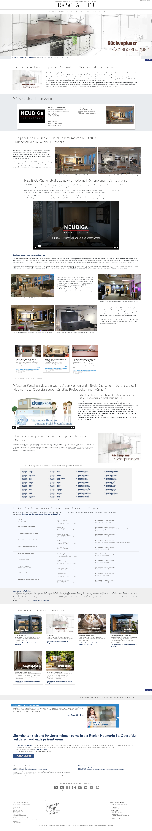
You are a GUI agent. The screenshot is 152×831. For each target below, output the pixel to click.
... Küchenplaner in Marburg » (82, 485)
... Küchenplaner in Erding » (54, 472)
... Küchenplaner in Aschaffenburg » (28, 472)
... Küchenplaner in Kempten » (55, 499)
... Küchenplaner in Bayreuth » (27, 479)
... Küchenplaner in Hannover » (55, 488)
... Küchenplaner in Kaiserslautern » (56, 493)
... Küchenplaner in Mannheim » (83, 483)
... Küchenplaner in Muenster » (82, 490)
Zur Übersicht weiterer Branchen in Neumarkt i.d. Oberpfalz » (108, 697)
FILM (103, 11)
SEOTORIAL (69, 11)
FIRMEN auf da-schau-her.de (119, 808)
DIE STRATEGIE (53, 11)
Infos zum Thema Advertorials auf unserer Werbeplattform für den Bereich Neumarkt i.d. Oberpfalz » (101, 769)
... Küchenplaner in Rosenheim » (111, 472)
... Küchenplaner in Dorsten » (27, 499)
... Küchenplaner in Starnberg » (110, 479)
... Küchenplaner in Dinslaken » (27, 497)
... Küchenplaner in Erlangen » (55, 475)
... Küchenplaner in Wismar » (110, 492)
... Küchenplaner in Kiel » (81, 470)
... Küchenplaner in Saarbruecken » (111, 474)
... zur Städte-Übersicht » (75, 715)
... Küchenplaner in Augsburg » (27, 474)
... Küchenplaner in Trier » (109, 482)
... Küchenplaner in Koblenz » (82, 471)
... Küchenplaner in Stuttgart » (110, 481)
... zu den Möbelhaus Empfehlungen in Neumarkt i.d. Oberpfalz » (124, 645)
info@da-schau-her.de (43, 751)
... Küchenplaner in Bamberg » (27, 477)
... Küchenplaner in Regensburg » (111, 471)
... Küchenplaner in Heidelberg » (55, 489)
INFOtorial (15, 57)
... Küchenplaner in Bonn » (26, 486)
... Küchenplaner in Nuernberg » (83, 495)
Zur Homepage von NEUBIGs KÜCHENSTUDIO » (85, 108)
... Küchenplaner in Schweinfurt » (111, 477)
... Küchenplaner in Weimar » (110, 488)
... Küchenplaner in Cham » (26, 489)
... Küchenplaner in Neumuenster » (83, 493)
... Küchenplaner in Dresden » (55, 470)
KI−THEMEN (96, 11)
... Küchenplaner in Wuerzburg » (111, 493)
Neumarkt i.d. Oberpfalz (27, 57)
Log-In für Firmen (116, 818)
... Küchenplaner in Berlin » (26, 481)
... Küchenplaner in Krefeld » (82, 474)
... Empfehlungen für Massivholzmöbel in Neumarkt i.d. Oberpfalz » (27, 682)
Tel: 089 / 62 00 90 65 (40, 749)
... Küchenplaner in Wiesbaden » (111, 490)
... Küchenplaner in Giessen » (54, 482)
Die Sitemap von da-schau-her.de (120, 817)
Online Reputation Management (119, 804)
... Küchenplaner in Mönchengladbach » (84, 488)
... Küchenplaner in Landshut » (82, 477)
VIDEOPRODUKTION (117, 813)
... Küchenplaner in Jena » (54, 492)
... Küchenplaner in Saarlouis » (110, 475)
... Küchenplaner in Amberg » (27, 471)
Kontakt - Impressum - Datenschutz (120, 815)
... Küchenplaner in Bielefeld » (27, 482)
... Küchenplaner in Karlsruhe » (55, 495)
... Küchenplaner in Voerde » (110, 485)
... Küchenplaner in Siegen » (110, 478)
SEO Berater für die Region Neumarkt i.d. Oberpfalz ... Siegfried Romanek (30, 769)
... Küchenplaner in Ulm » (109, 483)
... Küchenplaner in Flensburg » (55, 477)
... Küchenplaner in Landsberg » (82, 475)
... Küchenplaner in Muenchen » (83, 489)
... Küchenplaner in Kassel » (54, 496)
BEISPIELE (87, 11)
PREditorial (114, 806)
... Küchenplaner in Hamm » (54, 486)
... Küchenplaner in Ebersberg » (55, 471)
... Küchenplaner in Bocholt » (26, 483)
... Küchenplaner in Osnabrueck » (83, 497)
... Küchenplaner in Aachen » (26, 470)
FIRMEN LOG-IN (145, 0)
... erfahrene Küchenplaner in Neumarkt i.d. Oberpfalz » (57, 642)
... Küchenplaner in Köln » (81, 472)
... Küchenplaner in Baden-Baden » (28, 475)
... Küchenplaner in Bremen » (27, 488)
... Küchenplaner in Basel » (26, 478)
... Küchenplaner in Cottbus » (26, 492)
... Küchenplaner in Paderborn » (82, 499)
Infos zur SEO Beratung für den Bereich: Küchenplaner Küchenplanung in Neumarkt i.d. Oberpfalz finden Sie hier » (91, 767)
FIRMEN (61, 11)
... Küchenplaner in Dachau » (26, 493)
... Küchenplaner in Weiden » (110, 486)
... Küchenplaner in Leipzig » (82, 479)
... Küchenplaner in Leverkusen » (83, 481)
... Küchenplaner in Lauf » (81, 478)
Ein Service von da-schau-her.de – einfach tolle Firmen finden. (28, 378)
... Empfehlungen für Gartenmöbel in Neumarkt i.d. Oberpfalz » (59, 682)
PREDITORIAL (79, 11)
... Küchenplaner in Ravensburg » (111, 470)
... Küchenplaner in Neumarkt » (82, 492)
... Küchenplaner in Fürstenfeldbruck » (56, 481)
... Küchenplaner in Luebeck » (82, 482)
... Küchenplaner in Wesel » (110, 489)
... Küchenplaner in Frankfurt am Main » (57, 478)
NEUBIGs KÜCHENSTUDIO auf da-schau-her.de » (55, 124)
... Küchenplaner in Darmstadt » (27, 495)
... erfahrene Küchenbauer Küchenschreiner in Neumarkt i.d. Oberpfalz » (90, 643)
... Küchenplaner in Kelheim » (55, 497)
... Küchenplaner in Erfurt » (54, 474)
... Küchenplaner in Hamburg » (55, 485)
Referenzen (114, 811)
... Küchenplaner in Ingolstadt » (55, 490)
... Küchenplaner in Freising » (54, 479)
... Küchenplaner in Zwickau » (110, 495)
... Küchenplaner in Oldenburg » (82, 496)
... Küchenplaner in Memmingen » (83, 486)
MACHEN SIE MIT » (23, 756)
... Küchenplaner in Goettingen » (55, 483)
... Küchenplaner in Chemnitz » (27, 490)
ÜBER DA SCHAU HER (117, 814)
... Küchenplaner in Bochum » (27, 485)
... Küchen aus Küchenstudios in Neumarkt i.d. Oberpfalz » (26, 643)
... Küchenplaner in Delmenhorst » (28, 496)
